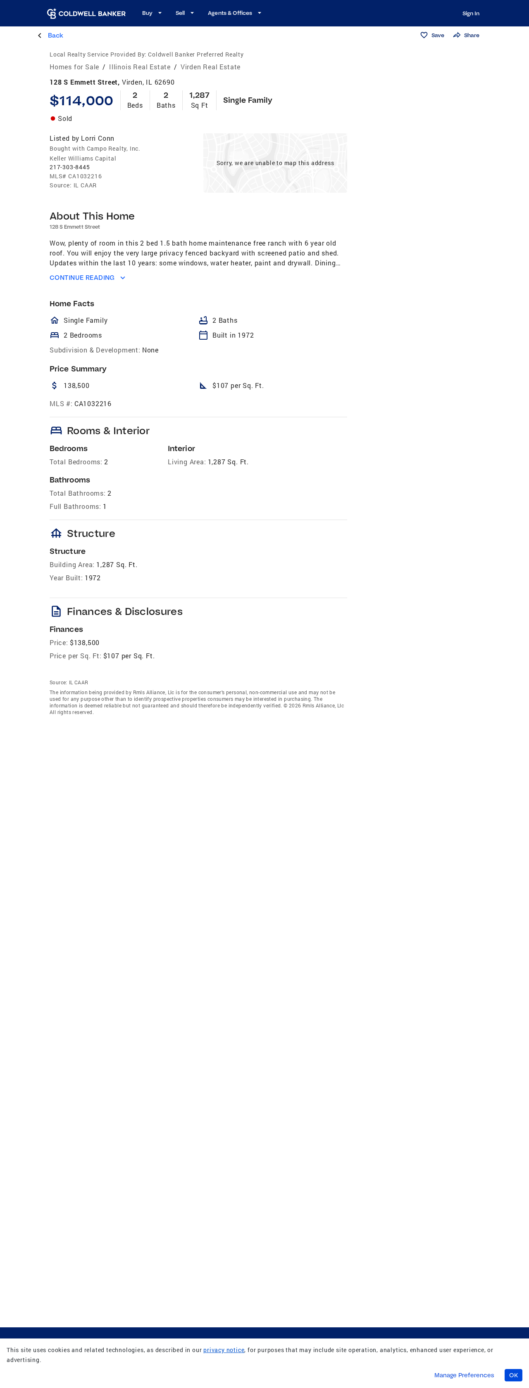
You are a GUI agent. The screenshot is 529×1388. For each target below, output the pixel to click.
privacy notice (223, 1350)
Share (471, 35)
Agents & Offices (230, 12)
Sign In (470, 13)
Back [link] (55, 35)
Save (437, 35)
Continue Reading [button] (82, 277)
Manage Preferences (464, 1375)
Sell (180, 12)
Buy (147, 12)
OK (513, 1375)
